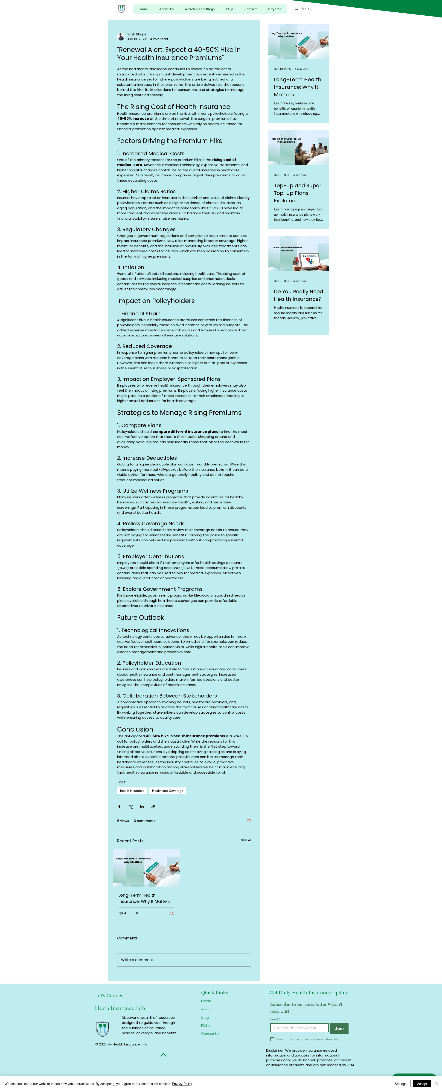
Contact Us (210, 1033)
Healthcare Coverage (167, 790)
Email (275, 1019)
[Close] (436, 1083)
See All (246, 840)
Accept (422, 1083)
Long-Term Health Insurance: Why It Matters (145, 898)
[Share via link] (153, 806)
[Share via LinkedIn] (142, 806)
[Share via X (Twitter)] (130, 806)
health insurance (132, 790)
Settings (401, 1083)
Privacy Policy (182, 1083)
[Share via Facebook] (119, 806)
